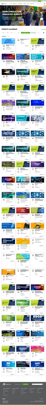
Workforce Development (24, 392)
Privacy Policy (36, 401)
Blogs (4, 392)
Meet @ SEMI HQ (39, 392)
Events (28, 3)
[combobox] (40, 3)
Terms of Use (32, 401)
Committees (13, 392)
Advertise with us (31, 392)
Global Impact (15, 3)
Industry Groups (20, 3)
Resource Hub (32, 3)
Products (24, 3)
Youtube (4, 398)
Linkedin (3, 398)
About (11, 3)
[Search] (44, 3)
